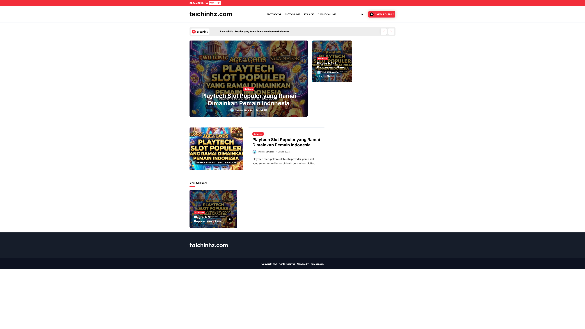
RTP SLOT (309, 14)
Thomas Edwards (243, 110)
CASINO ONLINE (327, 14)
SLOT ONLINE (292, 14)
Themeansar (316, 263)
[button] (391, 31)
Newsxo (301, 263)
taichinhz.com (211, 14)
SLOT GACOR (274, 14)
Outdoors (248, 89)
